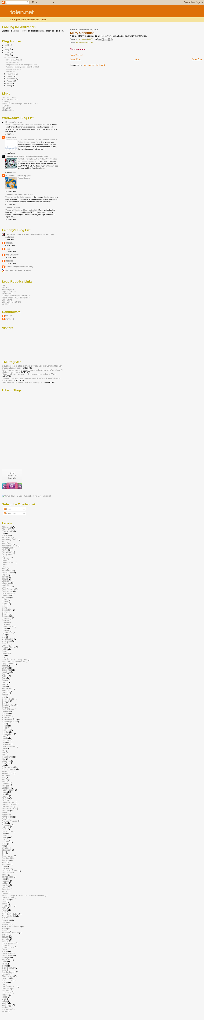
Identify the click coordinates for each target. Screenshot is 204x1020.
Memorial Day (8, 802)
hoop (4, 736)
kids (4, 777)
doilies (5, 649)
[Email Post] (96, 39)
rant (3, 908)
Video (4, 997)
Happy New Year (9, 720)
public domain (8, 897)
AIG (3, 542)
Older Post (197, 59)
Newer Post (75, 59)
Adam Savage (8, 537)
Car (3, 606)
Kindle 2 (5, 782)
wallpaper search (20, 31)
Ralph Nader (7, 906)
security (5, 937)
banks (4, 564)
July (9, 83)
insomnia (6, 744)
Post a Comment (76, 55)
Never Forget (7, 831)
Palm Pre (6, 864)
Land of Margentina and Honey (19, 267)
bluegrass (6, 583)
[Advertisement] (29, 441)
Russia (5, 931)
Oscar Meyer (7, 856)
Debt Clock (7, 641)
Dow (4, 651)
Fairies (5, 676)
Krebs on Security (13, 122)
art (3, 556)
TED (4, 964)
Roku (4, 922)
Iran (3, 753)
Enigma (5, 668)
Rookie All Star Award (11, 926)
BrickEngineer (8, 289)
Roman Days (7, 924)
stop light (6, 957)
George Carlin (8, 699)
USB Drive (6, 993)
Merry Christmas (81, 42)
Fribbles (5, 691)
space (4, 945)
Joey (7, 249)
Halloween (6, 715)
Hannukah (6, 717)
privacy (5, 893)
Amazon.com (7, 548)
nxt (3, 846)
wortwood (9, 319)
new (4, 833)
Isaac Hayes (7, 757)
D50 (4, 635)
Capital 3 (9, 243)
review (5, 910)
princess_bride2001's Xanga (18, 270)
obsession (6, 850)
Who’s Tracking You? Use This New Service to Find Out (27, 125)
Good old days (8, 705)
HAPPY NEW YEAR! (14, 60)
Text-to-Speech (8, 972)
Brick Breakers (8, 589)
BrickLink (6, 304)
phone (5, 875)
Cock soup (6, 614)
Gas (4, 697)
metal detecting (8, 806)
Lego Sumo (7, 300)
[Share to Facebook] (108, 39)
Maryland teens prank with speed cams (21, 65)
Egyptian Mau (8, 664)
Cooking (5, 620)
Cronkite (5, 631)
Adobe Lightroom (9, 539)
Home (136, 59)
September (11, 79)
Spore (4, 949)
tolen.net (21, 12)
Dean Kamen (8, 639)
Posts (8, 509)
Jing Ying (6, 763)
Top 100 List (7, 980)
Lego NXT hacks (9, 291)
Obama (5, 848)
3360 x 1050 (7, 531)
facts (4, 674)
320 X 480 (6, 529)
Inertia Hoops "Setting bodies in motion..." (20, 104)
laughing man (8, 790)
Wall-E (5, 1003)
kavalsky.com (8, 773)
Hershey (5, 728)
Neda (4, 823)
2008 (7, 55)
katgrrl (4, 771)
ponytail (5, 885)
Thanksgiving (8, 976)
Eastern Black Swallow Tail (13, 662)
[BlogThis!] (102, 39)
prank (4, 887)
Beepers (9, 261)
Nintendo (6, 842)
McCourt (5, 800)
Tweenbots (6, 991)
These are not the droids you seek (19, 197)
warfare (5, 1007)
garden (5, 695)
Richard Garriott (9, 916)
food (4, 686)
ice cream (6, 740)
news (4, 837)
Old (3, 854)
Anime (5, 550)
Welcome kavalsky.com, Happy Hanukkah (22, 67)
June (9, 86)
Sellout (5, 941)
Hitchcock (6, 730)
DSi (3, 657)
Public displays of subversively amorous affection (23, 895)
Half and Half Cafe (10, 100)
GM (3, 703)
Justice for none (9, 769)
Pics (4, 879)
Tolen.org (6, 102)
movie (4, 813)
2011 (7, 47)
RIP (3, 918)
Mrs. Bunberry (11, 255)
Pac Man (6, 860)
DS (3, 655)
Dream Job (10, 72)
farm (4, 678)
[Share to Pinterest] (111, 39)
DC (3, 637)
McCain (5, 798)
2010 (7, 50)
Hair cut (5, 713)
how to (5, 738)
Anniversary (7, 552)
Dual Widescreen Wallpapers (18, 175)
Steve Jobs (7, 953)
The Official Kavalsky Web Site (19, 195)
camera (5, 600)
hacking (5, 711)
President (6, 889)
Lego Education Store (11, 302)
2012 (7, 45)
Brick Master (7, 591)
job (3, 765)
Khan (4, 775)
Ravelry (5, 106)
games (5, 693)
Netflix (4, 829)
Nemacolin (6, 825)
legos (4, 792)
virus (4, 999)
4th (3, 533)
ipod (4, 748)
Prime (4, 891)
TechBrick (6, 287)
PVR (4, 902)
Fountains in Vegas (13, 69)
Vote (4, 1001)
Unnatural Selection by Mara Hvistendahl (21, 210)
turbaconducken (9, 986)
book (4, 585)
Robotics (6, 920)
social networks (8, 943)
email (4, 666)
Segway (5, 939)
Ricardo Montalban (10, 914)
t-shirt (4, 962)
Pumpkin (6, 900)
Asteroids (6, 558)
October (10, 76)
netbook (5, 827)
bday (4, 566)
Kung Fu (5, 786)
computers (6, 618)
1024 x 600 (7, 527)
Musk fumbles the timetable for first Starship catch (23, 382)
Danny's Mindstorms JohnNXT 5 (16, 296)
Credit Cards (7, 626)
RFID (4, 912)
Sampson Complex (10, 933)
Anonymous (7, 554)
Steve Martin (7, 955)
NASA (4, 819)
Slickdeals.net (8, 110)
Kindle (5, 780)
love (4, 794)
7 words (5, 535)
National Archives (9, 821)
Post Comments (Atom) (94, 65)
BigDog (5, 575)
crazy (4, 624)
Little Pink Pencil (9, 97)
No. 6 (4, 844)
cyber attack (7, 633)
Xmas (90, 42)
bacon (4, 560)
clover (4, 612)
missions (6, 811)
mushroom (6, 815)
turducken (6, 989)
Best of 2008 (7, 573)
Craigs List (6, 622)
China (4, 608)
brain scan (6, 587)
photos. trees (7, 877)
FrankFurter (7, 688)
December (11, 58)
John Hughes (8, 767)
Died (4, 643)
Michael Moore (8, 809)
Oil (3, 852)
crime (4, 628)
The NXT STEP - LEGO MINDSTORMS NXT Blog (26, 156)
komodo (5, 784)
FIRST (4, 682)
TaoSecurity (10, 137)
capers (5, 604)
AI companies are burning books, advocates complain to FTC (28, 374)
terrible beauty (8, 968)
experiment (7, 670)
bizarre (5, 579)
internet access (8, 746)
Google (5, 707)
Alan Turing (7, 544)
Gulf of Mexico (8, 709)
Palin (4, 862)
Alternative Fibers (9, 546)
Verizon (5, 995)
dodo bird (6, 645)
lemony (8, 316)
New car (5, 835)
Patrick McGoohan (10, 871)
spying (5, 951)
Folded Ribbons (24, 178)
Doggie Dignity (8, 647)
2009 (7, 53)
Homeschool (7, 734)
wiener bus (7, 1009)
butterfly (5, 595)
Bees (4, 568)
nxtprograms (7, 294)
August (10, 81)
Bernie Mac (7, 571)
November (11, 74)
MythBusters (7, 817)
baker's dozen (8, 562)
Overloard (6, 858)
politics (5, 883)
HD (3, 724)
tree (3, 984)
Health (5, 726)
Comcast (6, 616)
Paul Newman (8, 873)
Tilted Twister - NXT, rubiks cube (16, 298)
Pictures (5, 881)
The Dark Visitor (12, 207)
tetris (4, 970)
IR (3, 751)
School (5, 935)
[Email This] (99, 39)
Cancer (5, 602)
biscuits (5, 577)
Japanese (6, 761)
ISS (3, 759)
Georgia (5, 701)
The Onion (6, 108)
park (4, 866)
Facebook (6, 672)
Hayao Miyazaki (9, 722)
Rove (4, 929)
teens (4, 966)
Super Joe (6, 960)
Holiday (5, 732)
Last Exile (6, 788)
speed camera (8, 947)
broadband (7, 593)
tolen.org (6, 978)
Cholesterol (7, 610)
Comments (11, 514)
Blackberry (6, 581)
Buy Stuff (6, 597)
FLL (3, 285)
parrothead (7, 869)
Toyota (5, 982)
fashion (5, 680)
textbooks (6, 974)
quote (4, 904)
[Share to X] (105, 39)
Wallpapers (7, 1005)
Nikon (4, 840)
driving (5, 653)
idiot (4, 742)
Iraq (3, 755)
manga (5, 796)
